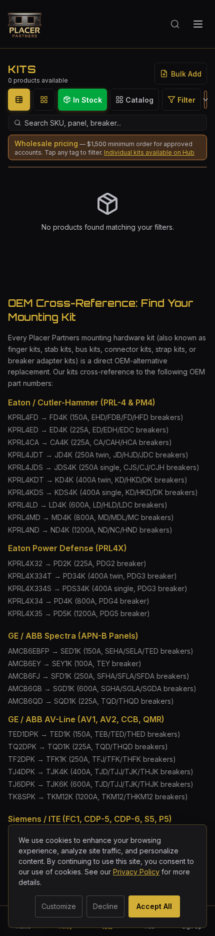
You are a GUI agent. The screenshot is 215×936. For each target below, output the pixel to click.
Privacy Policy (136, 871)
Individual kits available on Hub (149, 152)
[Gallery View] (44, 100)
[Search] (175, 24)
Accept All (154, 906)
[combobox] (205, 100)
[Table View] (19, 100)
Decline (105, 906)
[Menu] (198, 24)
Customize (59, 906)
